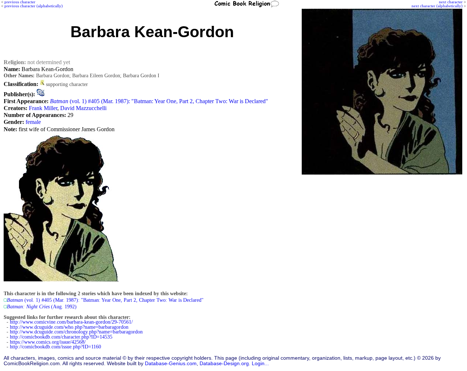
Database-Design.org (224, 363)
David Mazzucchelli (83, 108)
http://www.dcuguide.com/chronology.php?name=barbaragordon (76, 332)
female (33, 122)
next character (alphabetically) (437, 6)
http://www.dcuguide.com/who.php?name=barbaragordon (69, 327)
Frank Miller (43, 108)
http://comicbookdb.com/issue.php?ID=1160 (55, 346)
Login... (260, 363)
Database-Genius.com (171, 363)
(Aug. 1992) (42, 306)
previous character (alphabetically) (33, 6)
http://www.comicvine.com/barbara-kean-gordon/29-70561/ (71, 322)
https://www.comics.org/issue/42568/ (48, 342)
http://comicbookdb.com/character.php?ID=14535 (61, 337)
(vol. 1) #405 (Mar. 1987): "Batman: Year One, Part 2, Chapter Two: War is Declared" (159, 101)
